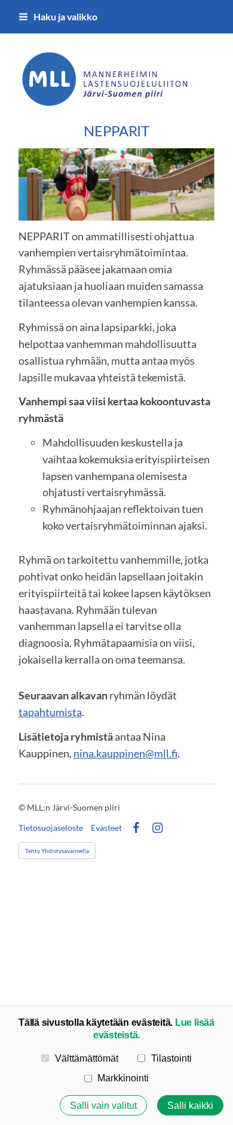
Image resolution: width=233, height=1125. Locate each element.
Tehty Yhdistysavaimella (57, 850)
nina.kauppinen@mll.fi (125, 753)
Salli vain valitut (103, 1105)
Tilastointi (171, 1058)
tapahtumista (50, 712)
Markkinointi (123, 1077)
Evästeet (106, 828)
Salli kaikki (190, 1105)
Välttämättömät (86, 1058)
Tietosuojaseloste (51, 828)
